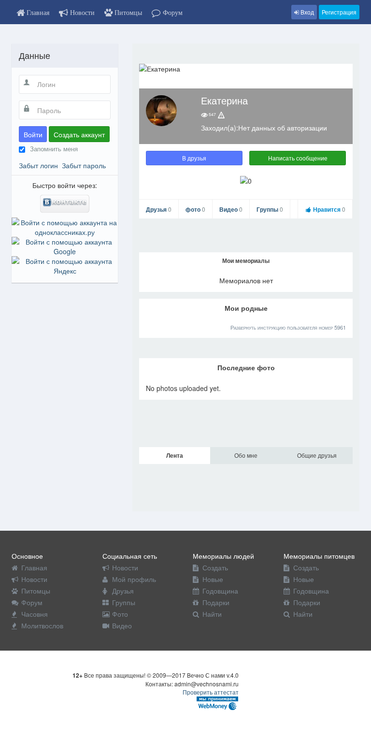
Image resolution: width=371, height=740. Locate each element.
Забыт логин (38, 165)
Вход (306, 12)
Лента (174, 455)
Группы (270, 209)
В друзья (194, 158)
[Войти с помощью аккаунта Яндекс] (65, 265)
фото (195, 209)
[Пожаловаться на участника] (221, 114)
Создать (215, 567)
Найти (212, 614)
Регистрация (339, 12)
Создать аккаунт (79, 134)
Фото (120, 614)
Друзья (158, 209)
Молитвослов (42, 625)
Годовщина (220, 590)
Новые (212, 579)
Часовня (34, 614)
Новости (34, 579)
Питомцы (35, 590)
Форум (32, 602)
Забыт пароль (84, 165)
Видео (231, 209)
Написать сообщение (298, 158)
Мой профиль (134, 579)
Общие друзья (317, 455)
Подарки (215, 602)
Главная (34, 567)
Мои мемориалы (246, 260)
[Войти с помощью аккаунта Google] (65, 245)
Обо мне (245, 455)
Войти (33, 134)
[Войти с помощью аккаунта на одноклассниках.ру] (65, 226)
